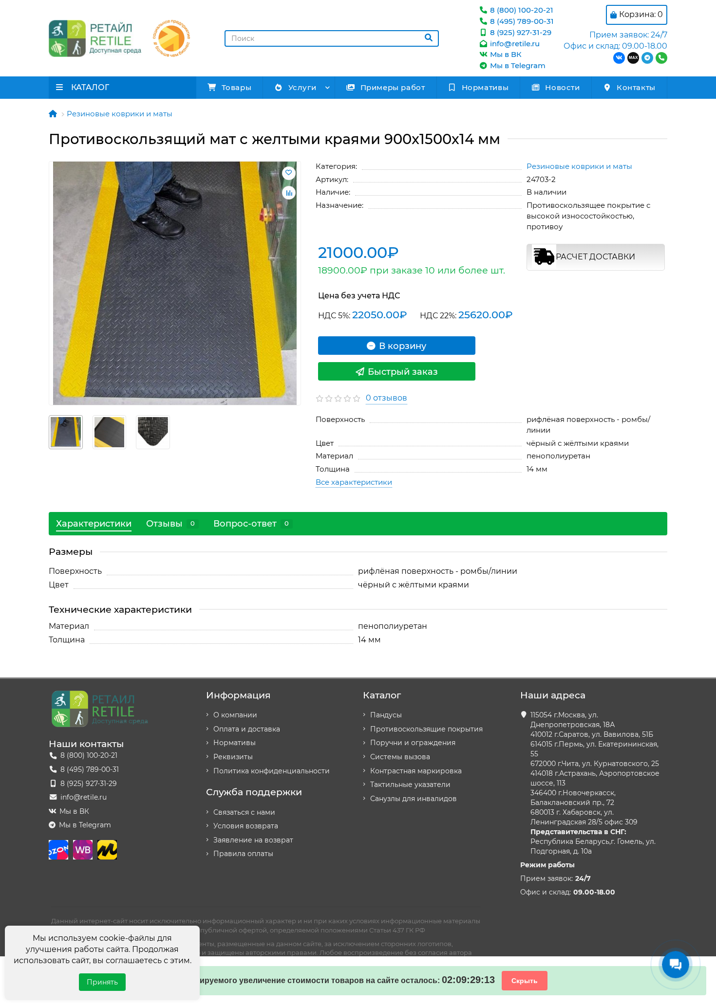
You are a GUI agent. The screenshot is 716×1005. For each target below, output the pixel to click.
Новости (562, 87)
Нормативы (485, 87)
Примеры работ (392, 87)
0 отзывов (386, 397)
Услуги (302, 87)
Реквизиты (233, 756)
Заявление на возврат (253, 840)
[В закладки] (289, 173)
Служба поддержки (254, 792)
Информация (238, 695)
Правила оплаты (243, 853)
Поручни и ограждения (412, 742)
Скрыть (524, 981)
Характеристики (94, 523)
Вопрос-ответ (251, 523)
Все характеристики (354, 482)
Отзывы (170, 523)
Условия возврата (245, 826)
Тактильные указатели (410, 784)
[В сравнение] (289, 193)
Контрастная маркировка (416, 771)
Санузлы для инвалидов (413, 798)
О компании (235, 715)
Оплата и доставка (246, 729)
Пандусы (386, 715)
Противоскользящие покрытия (426, 729)
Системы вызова (400, 756)
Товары (237, 87)
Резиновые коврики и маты (119, 113)
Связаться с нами (244, 812)
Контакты (636, 87)
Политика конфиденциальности (271, 771)
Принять (102, 982)
